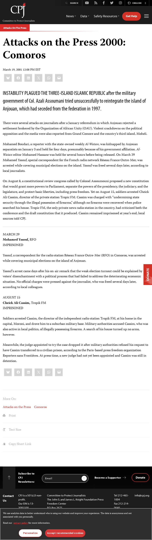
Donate (140, 477)
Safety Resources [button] (105, 16)
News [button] (70, 16)
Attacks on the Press (17, 407)
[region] (76, 524)
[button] (145, 3)
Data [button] (83, 16)
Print (12, 416)
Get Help (131, 16)
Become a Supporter (108, 477)
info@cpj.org (142, 495)
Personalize (30, 533)
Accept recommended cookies (65, 533)
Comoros (40, 407)
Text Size (14, 430)
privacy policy (21, 523)
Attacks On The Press (14, 28)
